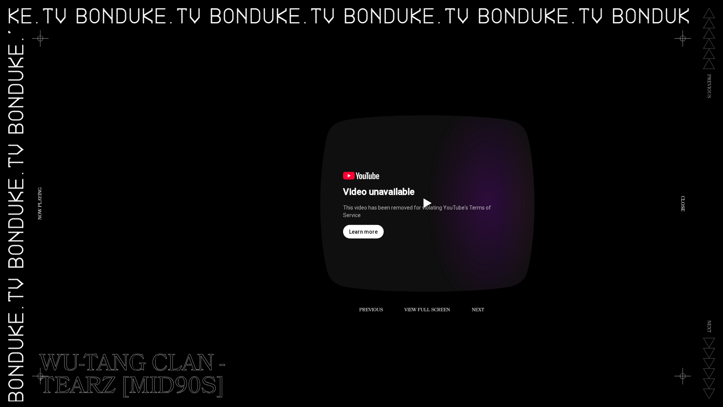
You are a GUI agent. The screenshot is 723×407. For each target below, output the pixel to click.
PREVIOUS (371, 310)
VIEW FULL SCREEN (427, 310)
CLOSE (682, 203)
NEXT (478, 310)
